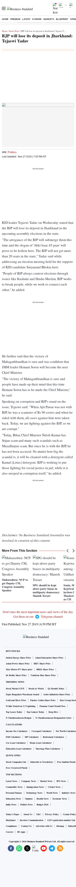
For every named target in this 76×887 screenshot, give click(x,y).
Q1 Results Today (56, 688)
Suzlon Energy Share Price (18, 657)
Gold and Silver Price (16, 700)
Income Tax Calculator (16, 731)
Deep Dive (53, 712)
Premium (15, 19)
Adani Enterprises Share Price (49, 657)
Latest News (11, 781)
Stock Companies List (16, 762)
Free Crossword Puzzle (16, 768)
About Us (27, 814)
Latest (26, 19)
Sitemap (60, 826)
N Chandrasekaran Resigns (18, 718)
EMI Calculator (13, 737)
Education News (13, 798)
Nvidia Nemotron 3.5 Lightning (20, 706)
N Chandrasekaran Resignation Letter (53, 718)
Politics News (26, 804)
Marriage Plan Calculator (48, 748)
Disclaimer (11, 820)
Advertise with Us (44, 826)
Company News (28, 781)
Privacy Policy (52, 814)
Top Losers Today (14, 712)
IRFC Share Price (42, 663)
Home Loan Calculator (41, 743)
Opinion (29, 798)
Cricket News (54, 787)
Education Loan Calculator (19, 748)
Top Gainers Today (35, 712)
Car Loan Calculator (16, 743)
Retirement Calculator (53, 737)
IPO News (61, 781)
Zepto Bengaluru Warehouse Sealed (22, 694)
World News (52, 793)
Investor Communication (31, 820)
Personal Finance (14, 793)
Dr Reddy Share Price (16, 675)
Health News (43, 798)
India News (14, 30)
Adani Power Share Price (18, 663)
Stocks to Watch (36, 688)
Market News (46, 781)
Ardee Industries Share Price (56, 694)
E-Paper (37, 19)
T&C (38, 814)
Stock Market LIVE (15, 688)
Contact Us (26, 826)
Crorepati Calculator (42, 731)
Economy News (60, 798)
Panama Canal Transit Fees (52, 706)
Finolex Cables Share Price (43, 700)
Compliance (11, 826)
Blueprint (62, 19)
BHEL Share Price (45, 669)
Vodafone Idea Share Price (43, 675)
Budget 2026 (43, 804)
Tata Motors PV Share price (19, 669)
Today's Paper (12, 814)
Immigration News (35, 787)
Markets (48, 19)
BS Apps (21, 832)
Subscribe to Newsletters (41, 762)
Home (5, 19)
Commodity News (14, 787)
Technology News (34, 793)
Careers (9, 832)
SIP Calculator (32, 737)
